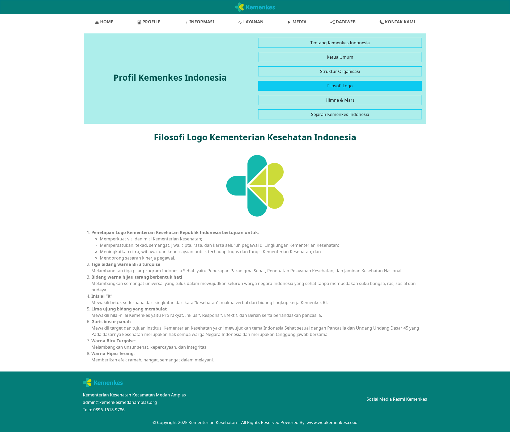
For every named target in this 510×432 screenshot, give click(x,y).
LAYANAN (253, 22)
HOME (106, 22)
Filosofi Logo (340, 86)
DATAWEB (345, 22)
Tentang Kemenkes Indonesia (340, 43)
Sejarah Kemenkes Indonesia (340, 114)
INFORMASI (201, 22)
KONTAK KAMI (399, 22)
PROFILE (150, 22)
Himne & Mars (340, 100)
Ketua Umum (340, 57)
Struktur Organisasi (340, 71)
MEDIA (299, 22)
